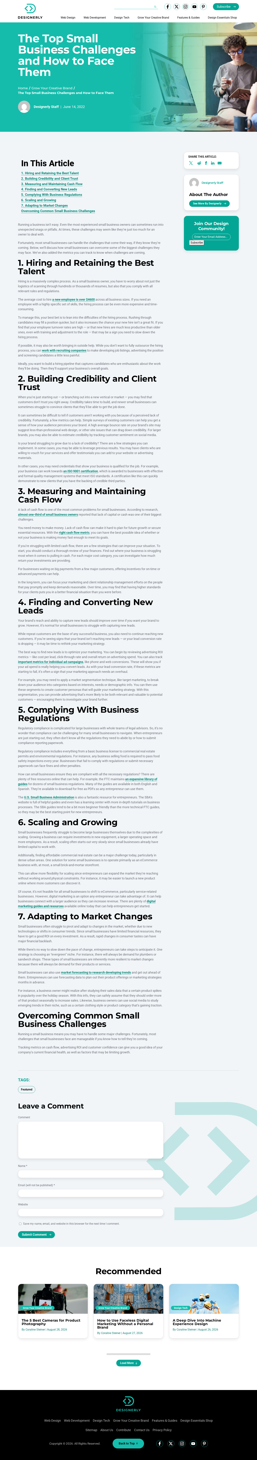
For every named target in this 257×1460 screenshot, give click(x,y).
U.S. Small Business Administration (49, 797)
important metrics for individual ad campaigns (50, 662)
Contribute (123, 1430)
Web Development (95, 17)
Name (22, 1166)
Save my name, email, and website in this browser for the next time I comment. (71, 1223)
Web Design (68, 17)
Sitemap (91, 1430)
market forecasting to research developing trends (96, 972)
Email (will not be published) (36, 1185)
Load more (127, 1363)
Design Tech (121, 17)
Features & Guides (188, 17)
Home (23, 88)
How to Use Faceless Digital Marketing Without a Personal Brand (125, 1324)
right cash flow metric (74, 532)
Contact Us (141, 1430)
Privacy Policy (162, 1430)
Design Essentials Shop (222, 17)
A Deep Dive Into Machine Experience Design (197, 1322)
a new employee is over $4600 (73, 299)
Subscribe (224, 6)
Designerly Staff (46, 107)
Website (23, 1204)
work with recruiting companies (64, 350)
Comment (24, 1117)
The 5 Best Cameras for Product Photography (51, 1322)
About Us (106, 1430)
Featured (26, 1089)
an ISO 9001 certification (80, 471)
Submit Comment (34, 1234)
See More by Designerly (207, 203)
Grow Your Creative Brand (153, 17)
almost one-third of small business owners (48, 514)
